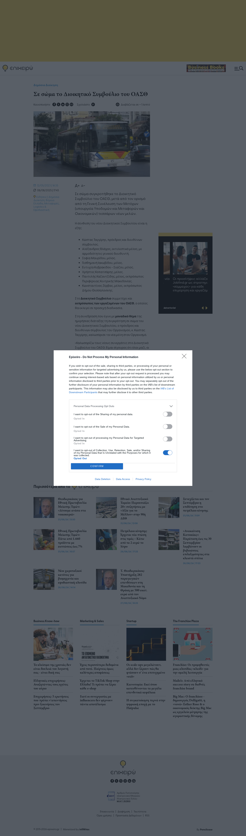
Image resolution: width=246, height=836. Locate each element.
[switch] (167, 414)
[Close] (185, 357)
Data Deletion (102, 479)
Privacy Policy (143, 479)
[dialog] (123, 418)
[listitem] (123, 406)
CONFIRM (97, 466)
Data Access (123, 479)
